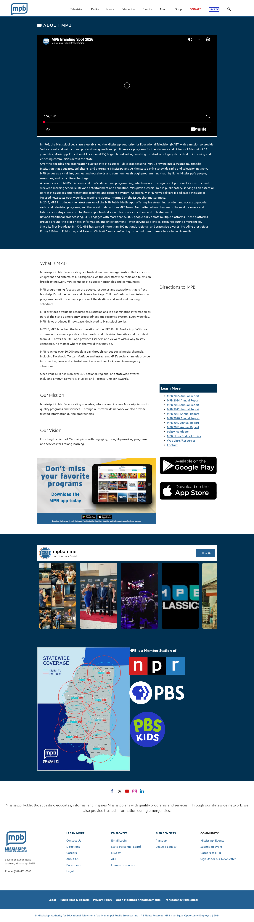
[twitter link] (119, 791)
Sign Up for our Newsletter (218, 859)
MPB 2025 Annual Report (183, 396)
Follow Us (205, 553)
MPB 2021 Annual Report (183, 414)
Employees (119, 833)
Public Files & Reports (74, 900)
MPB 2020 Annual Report (183, 418)
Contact (172, 445)
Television (76, 9)
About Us (72, 859)
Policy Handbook (178, 431)
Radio (95, 9)
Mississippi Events (212, 840)
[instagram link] (134, 791)
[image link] (188, 465)
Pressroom (73, 865)
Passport (161, 840)
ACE (114, 859)
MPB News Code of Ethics (184, 436)
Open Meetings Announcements (138, 900)
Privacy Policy (102, 900)
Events (147, 9)
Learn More (75, 833)
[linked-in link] (142, 791)
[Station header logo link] (19, 9)
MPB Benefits (166, 833)
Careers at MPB (210, 853)
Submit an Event (211, 846)
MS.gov (116, 853)
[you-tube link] (127, 791)
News (110, 9)
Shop (178, 9)
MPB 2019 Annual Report (183, 422)
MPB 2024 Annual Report (183, 400)
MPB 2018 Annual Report (183, 427)
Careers (71, 853)
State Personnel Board (126, 846)
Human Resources (123, 865)
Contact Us (73, 840)
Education (128, 9)
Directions (73, 846)
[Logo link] (16, 841)
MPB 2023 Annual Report (183, 405)
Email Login (119, 840)
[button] (57, 596)
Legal (70, 871)
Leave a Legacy (166, 846)
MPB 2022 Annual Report (183, 409)
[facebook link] (112, 791)
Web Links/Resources (181, 440)
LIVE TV (214, 9)
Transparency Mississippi (181, 900)
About (164, 9)
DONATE (195, 9)
